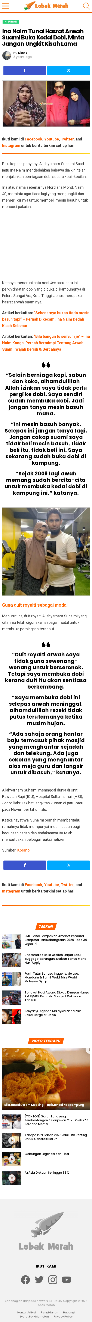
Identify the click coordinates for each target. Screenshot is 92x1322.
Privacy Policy (63, 1316)
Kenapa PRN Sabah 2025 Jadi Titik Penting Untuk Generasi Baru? (56, 1137)
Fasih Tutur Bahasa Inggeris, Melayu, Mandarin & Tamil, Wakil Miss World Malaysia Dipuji (52, 977)
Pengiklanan (49, 1312)
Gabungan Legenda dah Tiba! (47, 1154)
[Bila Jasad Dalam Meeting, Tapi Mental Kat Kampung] (46, 1079)
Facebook (33, 139)
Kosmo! (24, 850)
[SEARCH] (86, 6)
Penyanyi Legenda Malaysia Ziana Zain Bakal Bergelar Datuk (53, 1013)
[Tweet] (68, 70)
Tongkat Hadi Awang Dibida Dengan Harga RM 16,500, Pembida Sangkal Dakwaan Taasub (57, 996)
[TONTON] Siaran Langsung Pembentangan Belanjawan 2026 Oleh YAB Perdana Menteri (56, 1120)
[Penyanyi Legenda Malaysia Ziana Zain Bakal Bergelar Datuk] (11, 1016)
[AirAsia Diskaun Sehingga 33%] (11, 1178)
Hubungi (69, 1312)
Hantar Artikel (26, 1312)
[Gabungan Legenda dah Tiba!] (11, 1159)
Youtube (51, 139)
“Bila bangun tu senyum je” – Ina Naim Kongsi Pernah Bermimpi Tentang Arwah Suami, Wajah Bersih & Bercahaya (46, 342)
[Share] (24, 70)
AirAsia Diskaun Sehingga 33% (47, 1172)
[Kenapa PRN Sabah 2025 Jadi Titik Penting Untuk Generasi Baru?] (11, 1140)
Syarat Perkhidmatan (34, 1316)
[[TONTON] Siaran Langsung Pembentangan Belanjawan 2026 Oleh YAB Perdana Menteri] (11, 1121)
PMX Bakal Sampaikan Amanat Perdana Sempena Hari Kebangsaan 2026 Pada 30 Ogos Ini (56, 940)
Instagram (11, 145)
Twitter (67, 139)
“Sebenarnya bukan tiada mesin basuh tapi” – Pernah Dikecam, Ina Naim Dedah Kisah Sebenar (45, 319)
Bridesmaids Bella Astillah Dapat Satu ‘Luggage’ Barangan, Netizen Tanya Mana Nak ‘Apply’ (55, 959)
